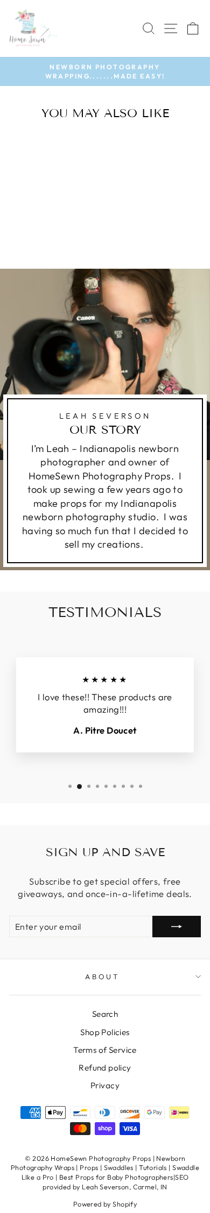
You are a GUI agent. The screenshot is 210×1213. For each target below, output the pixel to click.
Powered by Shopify (105, 1204)
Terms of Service (105, 1050)
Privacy (105, 1085)
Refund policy (105, 1068)
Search (105, 1014)
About (102, 976)
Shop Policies (104, 1032)
